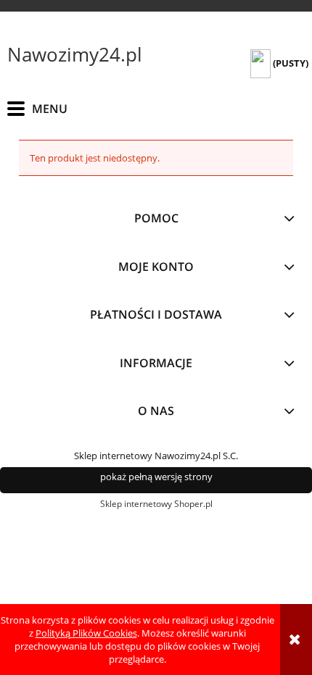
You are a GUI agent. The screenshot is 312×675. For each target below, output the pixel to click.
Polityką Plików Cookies (86, 633)
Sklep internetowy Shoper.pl (156, 504)
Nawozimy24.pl (74, 54)
